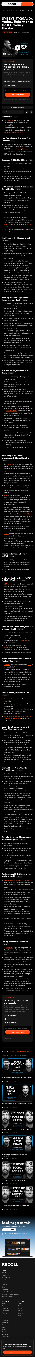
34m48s (20, 770)
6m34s (6, 240)
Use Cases (5, 1280)
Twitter (20, 1303)
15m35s (11, 373)
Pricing (4, 1275)
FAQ (3, 1303)
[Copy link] (31, 112)
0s (16, 116)
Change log (5, 1310)
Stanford (24, 640)
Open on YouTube (26, 10)
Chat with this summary (14, 112)
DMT (5, 699)
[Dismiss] (31, 1341)
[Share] (27, 112)
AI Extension (6, 1277)
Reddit (20, 1306)
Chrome (4, 1324)
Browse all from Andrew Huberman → (14, 1055)
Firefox (4, 1329)
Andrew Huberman (12, 464)
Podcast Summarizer (8, 1296)
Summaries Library (8, 10)
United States (27, 514)
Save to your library (18, 107)
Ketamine (7, 664)
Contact (4, 1306)
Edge (3, 1327)
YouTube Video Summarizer (10, 1291)
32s (31, 160)
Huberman (10, 120)
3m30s (18, 189)
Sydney (18, 149)
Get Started (26, 4)
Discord (20, 1308)
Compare (4, 1284)
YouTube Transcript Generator (11, 1294)
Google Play (5, 1336)
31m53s (6, 695)
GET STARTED (10, 1229)
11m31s (25, 300)
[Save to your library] (30, 1060)
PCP (29, 664)
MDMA (6, 533)
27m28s (13, 556)
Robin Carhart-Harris (11, 716)
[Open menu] (4, 4)
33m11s (21, 729)
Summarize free (17, 94)
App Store (5, 1334)
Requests (5, 1308)
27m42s (23, 580)
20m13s (6, 460)
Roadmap (5, 1313)
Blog (3, 1287)
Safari (4, 1332)
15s (13, 140)
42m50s (20, 876)
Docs (3, 1282)
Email (19, 1315)
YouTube (29, 224)
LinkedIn (20, 1313)
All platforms (6, 1322)
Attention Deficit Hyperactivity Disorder (17, 880)
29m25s (21, 629)
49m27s (6, 944)
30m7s (17, 661)
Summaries (5, 1289)
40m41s (23, 839)
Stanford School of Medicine (13, 132)
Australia (25, 149)
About (4, 1272)
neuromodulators (11, 410)
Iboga (6, 495)
